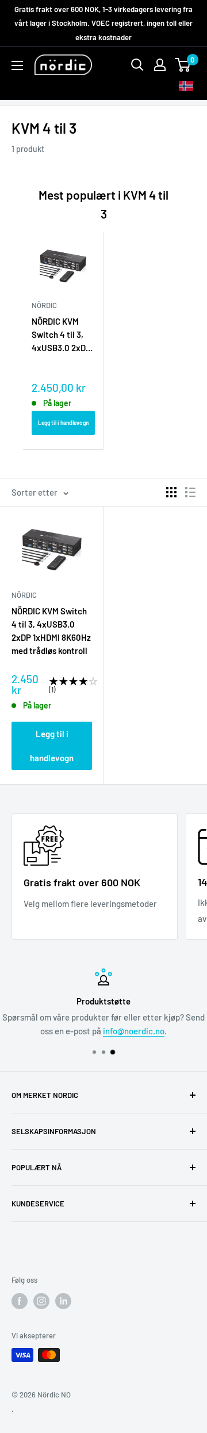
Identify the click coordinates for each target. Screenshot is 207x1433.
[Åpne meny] (17, 65)
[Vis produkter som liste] (190, 492)
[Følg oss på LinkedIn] (63, 1301)
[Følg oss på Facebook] (20, 1301)
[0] (183, 65)
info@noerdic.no (133, 1031)
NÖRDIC (24, 594)
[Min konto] (160, 65)
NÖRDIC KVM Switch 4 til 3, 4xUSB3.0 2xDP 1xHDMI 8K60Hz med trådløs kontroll (61, 335)
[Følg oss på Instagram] (41, 1301)
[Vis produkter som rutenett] (171, 492)
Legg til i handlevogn (63, 422)
